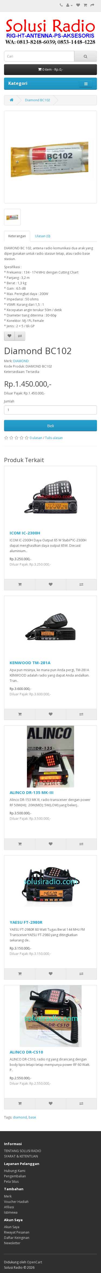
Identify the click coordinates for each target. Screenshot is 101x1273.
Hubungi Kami (14, 1170)
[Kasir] (92, 5)
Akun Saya (11, 1227)
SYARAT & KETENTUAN (21, 1156)
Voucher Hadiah (16, 1201)
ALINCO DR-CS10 (26, 1052)
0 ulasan (36, 438)
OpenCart (34, 1262)
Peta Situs (11, 1181)
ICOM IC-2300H (25, 532)
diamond (20, 1117)
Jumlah (9, 401)
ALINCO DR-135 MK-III (32, 792)
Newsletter (12, 1243)
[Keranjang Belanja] (85, 5)
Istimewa (11, 1212)
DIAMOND (21, 361)
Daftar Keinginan (16, 1237)
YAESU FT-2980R (26, 922)
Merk (8, 1196)
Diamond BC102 (37, 100)
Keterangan (17, 236)
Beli (50, 425)
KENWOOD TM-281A (30, 662)
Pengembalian (15, 1176)
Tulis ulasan (54, 438)
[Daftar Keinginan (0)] (78, 5)
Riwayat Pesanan (16, 1232)
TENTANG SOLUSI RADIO (22, 1151)
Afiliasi (9, 1207)
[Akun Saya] (69, 5)
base (32, 1117)
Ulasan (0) (42, 236)
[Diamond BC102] (50, 157)
